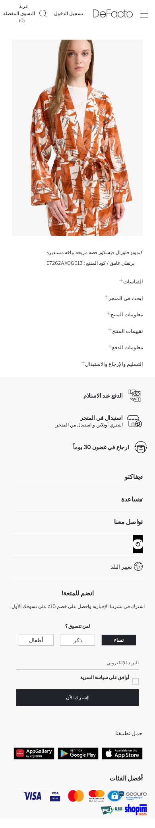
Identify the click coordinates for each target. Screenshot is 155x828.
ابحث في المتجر (125, 298)
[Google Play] (78, 753)
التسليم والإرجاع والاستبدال (114, 364)
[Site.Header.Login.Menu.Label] (144, 13)
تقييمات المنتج (127, 331)
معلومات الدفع (127, 347)
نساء (119, 640)
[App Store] (122, 753)
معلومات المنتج (126, 314)
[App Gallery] (34, 753)
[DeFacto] (113, 13)
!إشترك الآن (77, 697)
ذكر (78, 640)
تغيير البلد (121, 566)
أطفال (36, 640)
